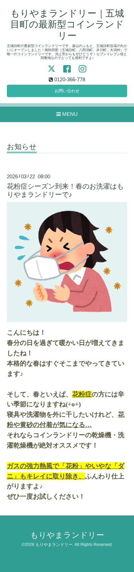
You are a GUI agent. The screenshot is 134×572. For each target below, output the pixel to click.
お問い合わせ (67, 90)
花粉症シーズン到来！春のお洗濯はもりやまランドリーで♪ (65, 190)
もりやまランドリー (67, 535)
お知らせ (22, 147)
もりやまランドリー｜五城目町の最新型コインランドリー (67, 24)
